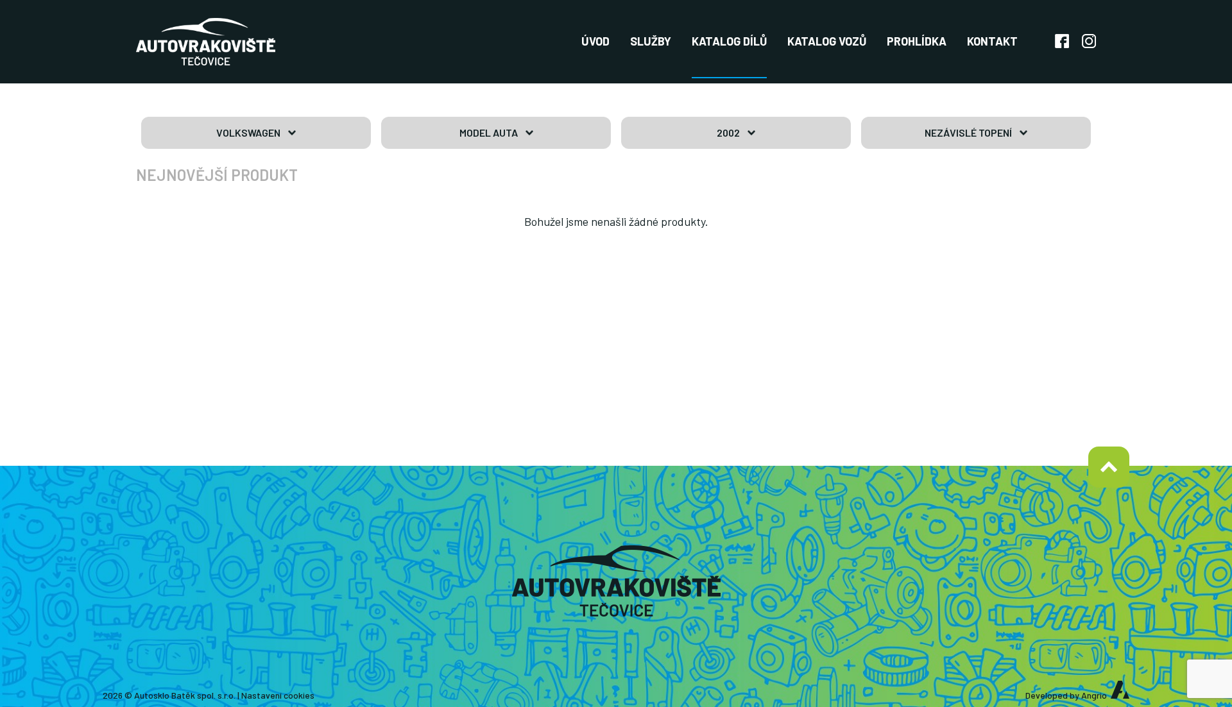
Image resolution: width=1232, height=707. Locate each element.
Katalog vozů (826, 41)
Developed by (1066, 695)
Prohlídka (916, 41)
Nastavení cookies (277, 695)
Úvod (595, 41)
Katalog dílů (729, 41)
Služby (650, 41)
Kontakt (992, 41)
